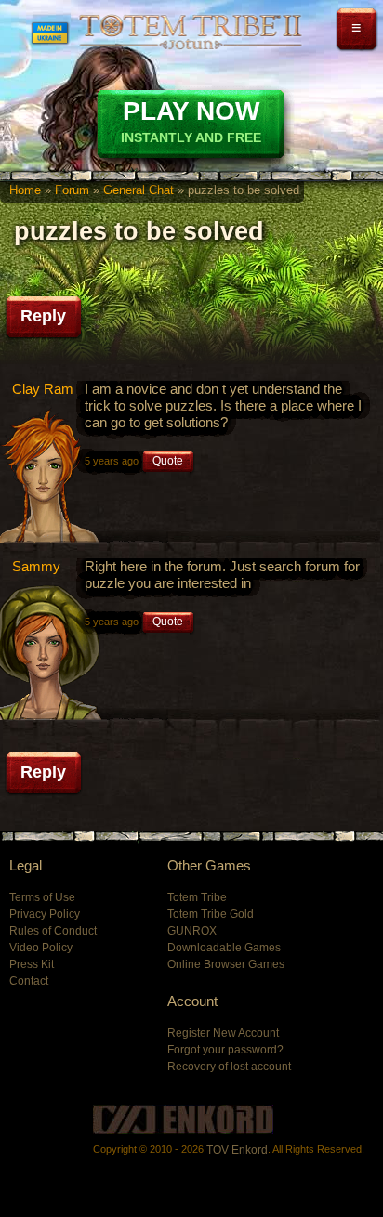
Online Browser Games (225, 964)
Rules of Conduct (53, 930)
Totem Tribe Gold (210, 914)
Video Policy (41, 947)
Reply (43, 316)
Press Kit (31, 964)
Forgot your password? (225, 1049)
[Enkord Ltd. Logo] (183, 1119)
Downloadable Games (224, 947)
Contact (28, 981)
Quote (167, 460)
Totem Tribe (197, 897)
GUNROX (192, 930)
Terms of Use (42, 897)
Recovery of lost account (229, 1066)
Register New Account (223, 1033)
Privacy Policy (44, 914)
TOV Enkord (237, 1150)
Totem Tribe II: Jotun (191, 31)
